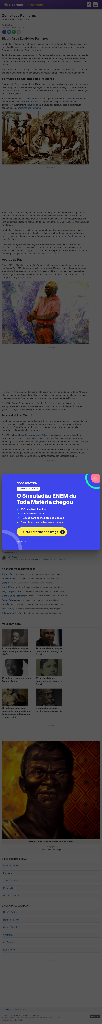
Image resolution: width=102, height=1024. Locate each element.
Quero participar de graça (40, 532)
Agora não (21, 541)
